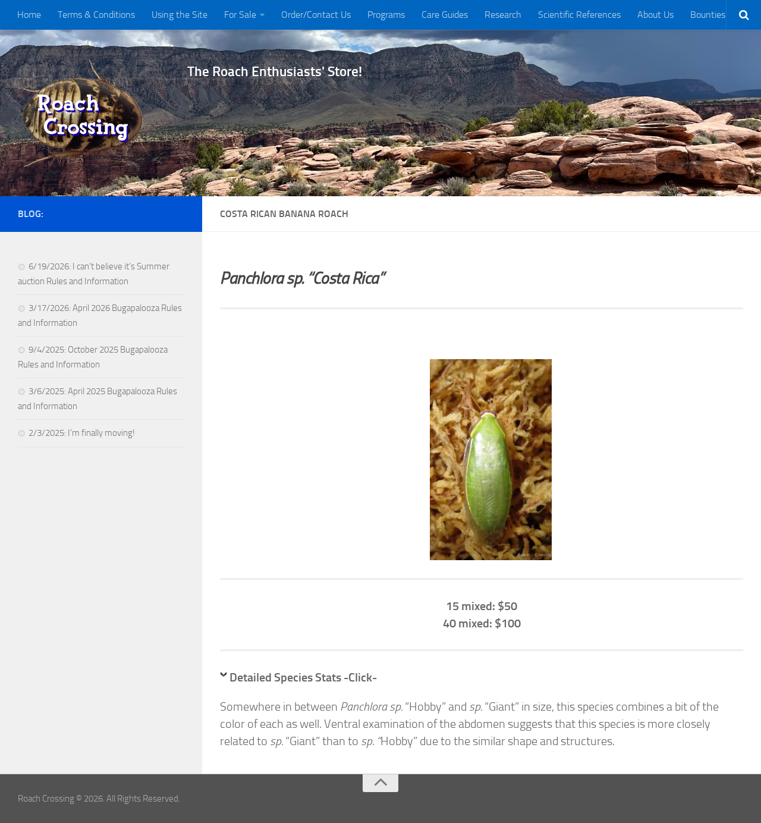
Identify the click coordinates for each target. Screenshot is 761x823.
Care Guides (445, 14)
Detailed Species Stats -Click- (303, 677)
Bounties (707, 14)
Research (503, 14)
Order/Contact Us (316, 14)
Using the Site (179, 14)
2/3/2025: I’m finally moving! (82, 433)
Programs (386, 14)
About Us (655, 14)
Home (29, 14)
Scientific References (579, 14)
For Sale (240, 14)
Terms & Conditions (96, 14)
